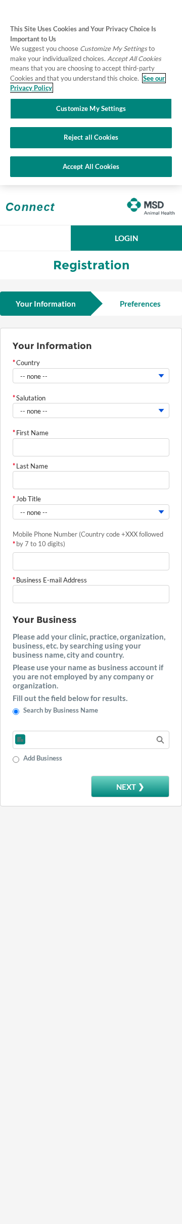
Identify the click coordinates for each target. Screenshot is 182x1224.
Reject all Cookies (91, 137)
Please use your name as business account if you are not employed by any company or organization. (88, 676)
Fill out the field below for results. (70, 698)
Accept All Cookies (91, 166)
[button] (126, 238)
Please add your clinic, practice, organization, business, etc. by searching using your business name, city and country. (89, 645)
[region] (91, 92)
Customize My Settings (91, 108)
